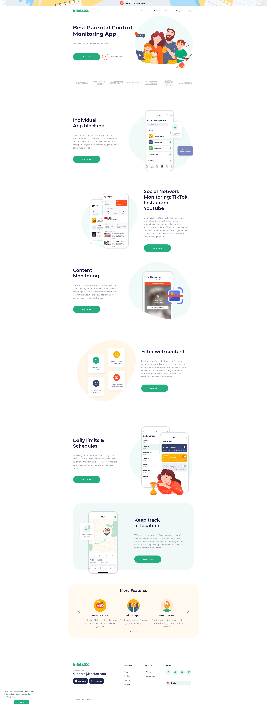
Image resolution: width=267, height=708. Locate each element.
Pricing (127, 676)
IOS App (148, 672)
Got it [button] (22, 702)
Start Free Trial (86, 57)
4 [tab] (137, 632)
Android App (150, 676)
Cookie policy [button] (9, 697)
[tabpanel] (100, 613)
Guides (127, 680)
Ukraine (127, 684)
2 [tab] (132, 632)
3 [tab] (135, 632)
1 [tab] (130, 632)
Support (127, 672)
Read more (86, 159)
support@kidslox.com (89, 673)
